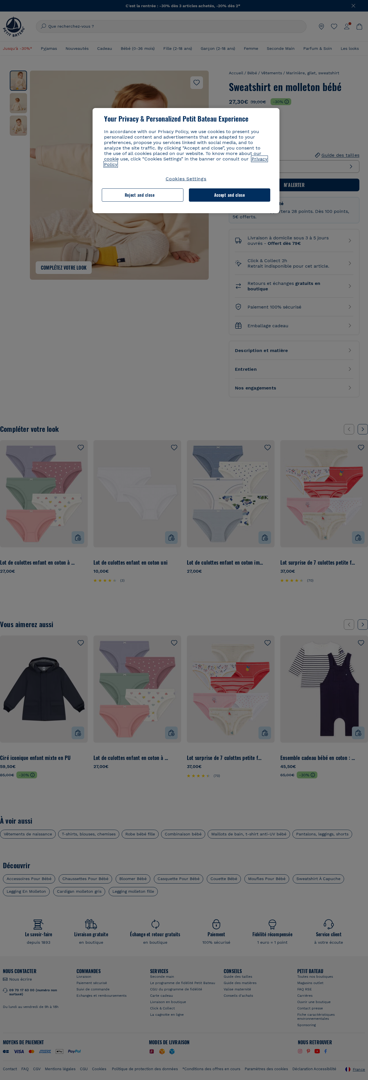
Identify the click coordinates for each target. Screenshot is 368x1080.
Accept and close (229, 195)
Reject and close (140, 195)
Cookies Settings (186, 178)
